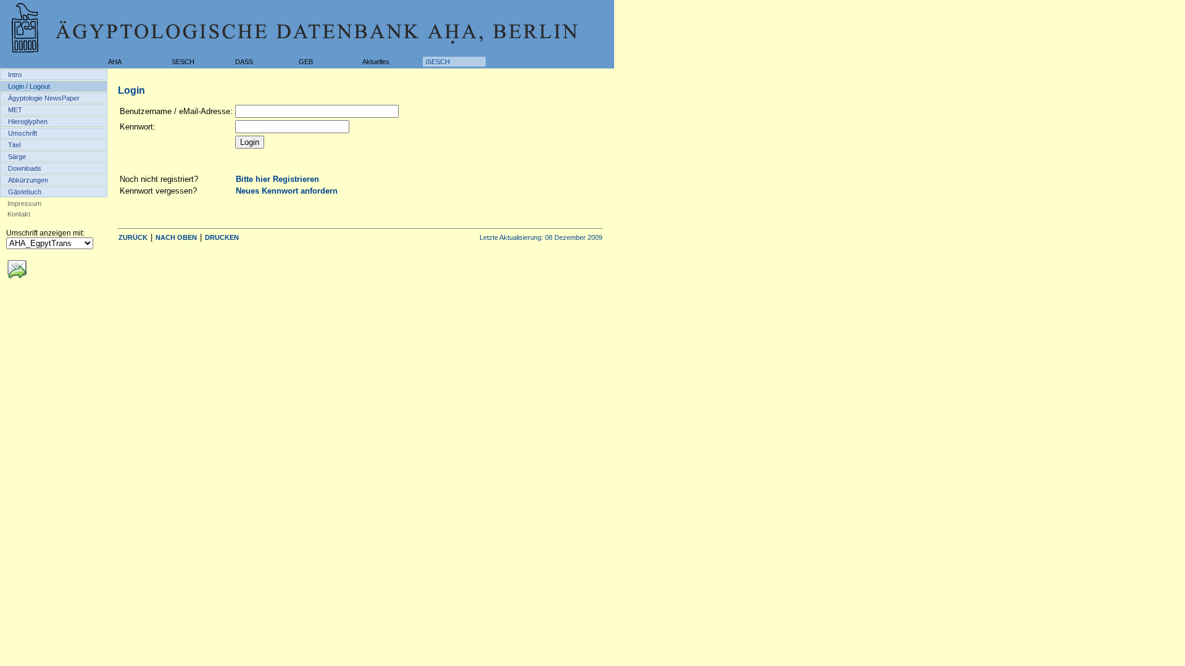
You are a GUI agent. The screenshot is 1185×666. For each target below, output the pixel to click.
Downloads (24, 168)
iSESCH (438, 61)
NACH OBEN (176, 237)
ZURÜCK (133, 237)
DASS (244, 61)
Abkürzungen (28, 180)
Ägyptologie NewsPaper (44, 98)
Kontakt (18, 214)
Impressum (24, 203)
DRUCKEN (222, 237)
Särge (17, 156)
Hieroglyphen (28, 121)
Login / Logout (29, 86)
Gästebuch (24, 191)
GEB (306, 61)
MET (15, 109)
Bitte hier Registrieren (277, 179)
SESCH (183, 61)
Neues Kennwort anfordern (287, 190)
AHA (115, 61)
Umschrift (22, 133)
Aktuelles (375, 61)
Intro (15, 74)
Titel (14, 145)
